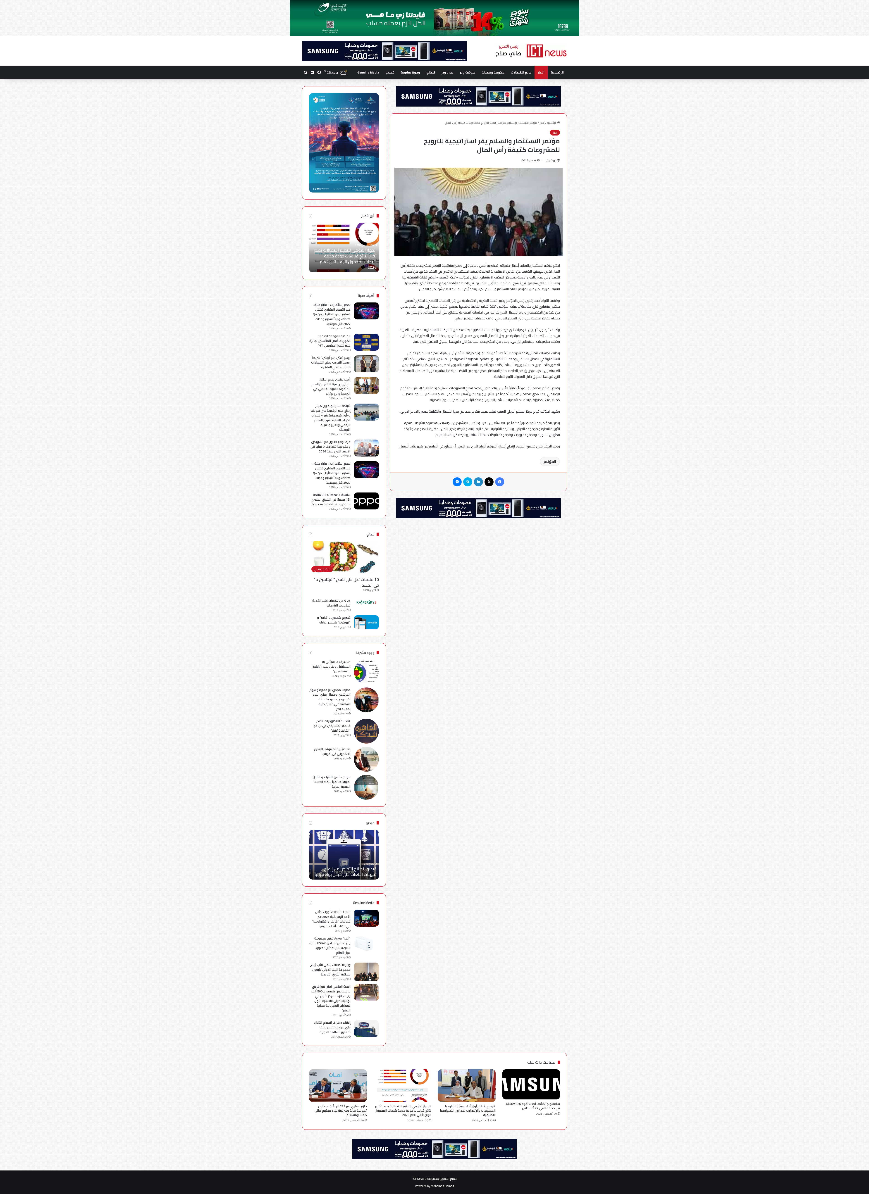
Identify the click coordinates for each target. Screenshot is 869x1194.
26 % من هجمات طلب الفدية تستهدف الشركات (331, 603)
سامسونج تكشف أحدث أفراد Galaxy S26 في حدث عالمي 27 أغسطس (533, 1106)
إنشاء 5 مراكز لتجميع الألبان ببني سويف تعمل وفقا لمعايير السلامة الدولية (332, 1027)
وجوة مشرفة (410, 72)
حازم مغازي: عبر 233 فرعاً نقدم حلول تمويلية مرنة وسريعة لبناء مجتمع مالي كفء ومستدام (345, 261)
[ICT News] (531, 51)
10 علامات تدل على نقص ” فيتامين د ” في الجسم (346, 582)
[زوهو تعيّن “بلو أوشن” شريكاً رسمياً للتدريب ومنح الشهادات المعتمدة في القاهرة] (366, 363)
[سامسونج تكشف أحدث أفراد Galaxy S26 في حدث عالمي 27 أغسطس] (531, 1084)
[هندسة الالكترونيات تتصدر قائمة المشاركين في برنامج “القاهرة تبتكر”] (366, 731)
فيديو (389, 72)
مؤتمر (549, 461)
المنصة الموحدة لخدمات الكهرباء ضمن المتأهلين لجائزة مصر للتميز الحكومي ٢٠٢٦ (330, 340)
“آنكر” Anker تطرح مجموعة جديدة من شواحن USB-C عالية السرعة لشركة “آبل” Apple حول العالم (330, 945)
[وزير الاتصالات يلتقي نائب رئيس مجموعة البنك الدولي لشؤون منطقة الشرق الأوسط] (366, 972)
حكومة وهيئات (493, 72)
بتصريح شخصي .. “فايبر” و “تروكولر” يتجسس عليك (334, 620)
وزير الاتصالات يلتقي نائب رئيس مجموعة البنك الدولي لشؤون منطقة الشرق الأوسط (330, 969)
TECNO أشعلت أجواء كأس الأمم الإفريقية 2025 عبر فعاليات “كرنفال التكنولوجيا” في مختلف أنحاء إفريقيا (331, 919)
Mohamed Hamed (442, 1186)
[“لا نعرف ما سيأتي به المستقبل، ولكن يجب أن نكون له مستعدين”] (366, 671)
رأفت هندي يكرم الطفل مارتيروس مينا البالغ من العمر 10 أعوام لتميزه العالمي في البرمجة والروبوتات (331, 386)
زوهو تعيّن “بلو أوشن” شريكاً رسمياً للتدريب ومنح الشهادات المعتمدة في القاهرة (331, 362)
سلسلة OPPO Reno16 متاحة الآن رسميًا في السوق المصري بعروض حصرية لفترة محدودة (331, 499)
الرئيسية (557, 72)
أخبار (541, 72)
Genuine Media (368, 72)
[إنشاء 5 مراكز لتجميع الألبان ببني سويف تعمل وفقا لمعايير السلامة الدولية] (366, 1028)
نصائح (430, 72)
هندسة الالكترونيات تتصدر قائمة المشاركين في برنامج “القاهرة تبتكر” (332, 725)
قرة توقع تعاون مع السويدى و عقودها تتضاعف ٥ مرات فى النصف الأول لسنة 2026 (330, 446)
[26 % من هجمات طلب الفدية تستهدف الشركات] (366, 602)
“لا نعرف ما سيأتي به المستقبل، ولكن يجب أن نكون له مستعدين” (331, 666)
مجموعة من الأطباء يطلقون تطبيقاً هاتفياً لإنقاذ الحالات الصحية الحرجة (332, 782)
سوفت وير (467, 72)
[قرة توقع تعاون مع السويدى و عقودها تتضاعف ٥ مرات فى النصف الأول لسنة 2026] (366, 448)
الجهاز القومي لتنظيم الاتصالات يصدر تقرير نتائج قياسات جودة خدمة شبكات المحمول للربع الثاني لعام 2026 (403, 1110)
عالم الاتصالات (521, 72)
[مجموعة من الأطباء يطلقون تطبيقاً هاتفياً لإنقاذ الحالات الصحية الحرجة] (366, 787)
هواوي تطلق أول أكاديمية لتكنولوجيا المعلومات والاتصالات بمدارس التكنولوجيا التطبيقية (468, 1110)
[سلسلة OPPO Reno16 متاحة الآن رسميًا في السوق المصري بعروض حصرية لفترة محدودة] (366, 500)
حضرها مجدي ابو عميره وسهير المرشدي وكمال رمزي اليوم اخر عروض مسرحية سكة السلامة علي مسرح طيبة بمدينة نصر (330, 699)
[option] (344, 247)
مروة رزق (551, 160)
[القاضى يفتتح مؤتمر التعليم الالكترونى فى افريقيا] (366, 759)
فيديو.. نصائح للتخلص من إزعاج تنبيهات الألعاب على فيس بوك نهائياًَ (346, 871)
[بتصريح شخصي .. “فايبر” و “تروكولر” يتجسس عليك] (366, 622)
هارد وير (447, 72)
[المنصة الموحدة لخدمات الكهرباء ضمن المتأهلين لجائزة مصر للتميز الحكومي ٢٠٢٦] (366, 342)
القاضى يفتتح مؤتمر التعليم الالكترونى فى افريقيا (332, 751)
